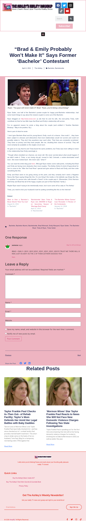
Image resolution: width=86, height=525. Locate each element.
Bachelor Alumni (21, 225)
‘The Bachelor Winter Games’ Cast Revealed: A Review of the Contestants (65, 202)
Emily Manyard (54, 225)
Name (8, 302)
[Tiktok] (61, 11)
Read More (8, 446)
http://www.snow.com (28, 119)
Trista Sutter (51, 228)
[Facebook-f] (67, 519)
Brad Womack (43, 225)
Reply (13, 257)
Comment (10, 274)
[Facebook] (58, 5)
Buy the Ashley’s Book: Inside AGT (24, 478)
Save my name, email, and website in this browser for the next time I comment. (40, 329)
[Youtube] (67, 11)
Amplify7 (12, 520)
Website (8, 320)
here (33, 164)
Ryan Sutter (64, 225)
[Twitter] (64, 5)
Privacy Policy (23, 486)
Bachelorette (59, 68)
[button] (43, 34)
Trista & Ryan (41, 228)
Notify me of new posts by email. (21, 334)
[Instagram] (70, 5)
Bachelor (51, 68)
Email (8, 311)
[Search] (71, 18)
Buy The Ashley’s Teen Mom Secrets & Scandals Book (23, 482)
